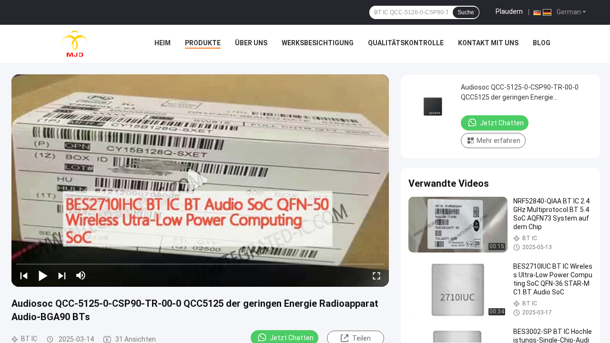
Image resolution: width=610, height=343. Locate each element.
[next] (61, 275)
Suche (466, 12)
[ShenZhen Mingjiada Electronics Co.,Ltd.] (75, 44)
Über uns (251, 43)
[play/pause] (42, 275)
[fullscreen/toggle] (376, 275)
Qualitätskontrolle (406, 43)
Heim (162, 43)
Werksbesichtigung (318, 43)
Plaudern (509, 11)
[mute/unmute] (81, 275)
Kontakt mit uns (488, 43)
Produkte (203, 43)
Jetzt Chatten (502, 123)
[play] (200, 180)
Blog (541, 43)
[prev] (23, 275)
